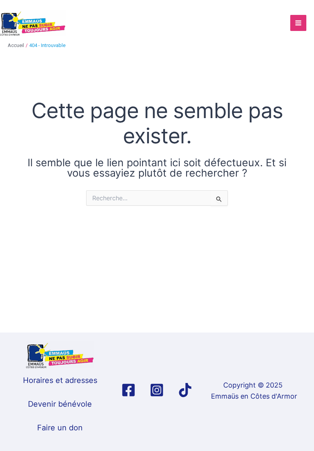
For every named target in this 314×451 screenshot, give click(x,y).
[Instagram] (157, 390)
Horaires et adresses (60, 380)
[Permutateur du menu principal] (298, 23)
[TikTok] (185, 390)
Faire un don (60, 427)
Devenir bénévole (60, 404)
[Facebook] (128, 390)
